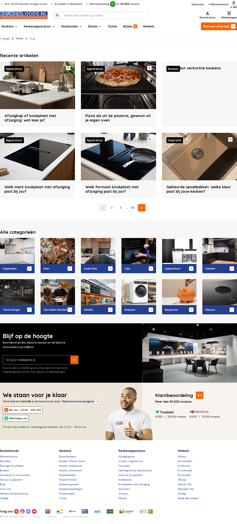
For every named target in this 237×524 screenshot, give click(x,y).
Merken (122, 498)
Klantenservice (220, 4)
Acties (127, 26)
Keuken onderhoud (70, 465)
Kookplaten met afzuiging (134, 484)
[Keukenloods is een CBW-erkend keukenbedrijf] (146, 511)
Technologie (11, 309)
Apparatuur (173, 268)
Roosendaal (185, 470)
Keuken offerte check (72, 461)
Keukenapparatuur (37, 26)
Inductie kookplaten (130, 475)
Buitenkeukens (67, 456)
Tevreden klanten (55, 309)
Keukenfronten (68, 479)
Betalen (4, 470)
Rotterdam (184, 475)
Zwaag (182, 493)
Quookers (124, 489)
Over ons (5, 489)
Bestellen (5, 461)
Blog (2, 484)
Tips (127, 268)
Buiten (93, 26)
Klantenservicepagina (78, 401)
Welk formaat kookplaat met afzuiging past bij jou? (112, 189)
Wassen (129, 309)
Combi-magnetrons (130, 461)
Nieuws (210, 309)
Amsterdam (185, 461)
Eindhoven (184, 465)
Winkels (148, 26)
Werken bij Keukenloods (14, 493)
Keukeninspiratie (69, 484)
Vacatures (197, 4)
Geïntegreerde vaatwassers (135, 470)
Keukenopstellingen (71, 489)
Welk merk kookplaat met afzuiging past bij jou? (37, 189)
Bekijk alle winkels (188, 498)
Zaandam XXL (186, 489)
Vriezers (123, 493)
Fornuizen (124, 465)
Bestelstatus (207, 17)
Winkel (88, 309)
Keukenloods (9, 450)
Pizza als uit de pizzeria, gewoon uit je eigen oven (118, 117)
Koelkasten (125, 479)
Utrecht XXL (185, 484)
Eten (46, 268)
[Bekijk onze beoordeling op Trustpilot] (172, 411)
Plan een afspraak (216, 26)
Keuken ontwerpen (70, 470)
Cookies (52, 516)
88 (132, 208)
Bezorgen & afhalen (12, 465)
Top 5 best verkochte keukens (193, 68)
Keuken (210, 268)
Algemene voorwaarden (75, 516)
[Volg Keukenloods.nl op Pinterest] (16, 511)
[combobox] (101, 15)
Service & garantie (11, 479)
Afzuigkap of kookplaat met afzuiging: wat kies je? (30, 117)
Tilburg (182, 479)
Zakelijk (4, 498)
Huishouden (69, 26)
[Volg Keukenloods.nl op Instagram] (22, 511)
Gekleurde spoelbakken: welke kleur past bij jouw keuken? (198, 189)
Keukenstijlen (67, 493)
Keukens (7, 26)
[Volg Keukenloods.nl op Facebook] (28, 511)
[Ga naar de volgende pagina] (141, 207)
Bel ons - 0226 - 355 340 (25, 410)
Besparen (171, 309)
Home (19, 38)
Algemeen (10, 268)
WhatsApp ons (18, 418)
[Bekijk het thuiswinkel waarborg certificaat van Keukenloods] (126, 511)
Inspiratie (90, 268)
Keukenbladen (67, 475)
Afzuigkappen (126, 456)
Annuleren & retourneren (15, 475)
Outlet (112, 26)
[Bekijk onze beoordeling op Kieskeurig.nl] (207, 411)
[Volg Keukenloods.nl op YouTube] (34, 511)
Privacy (37, 516)
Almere (182, 456)
